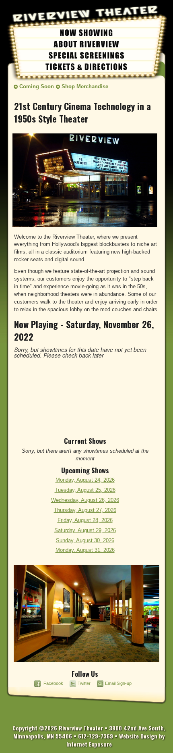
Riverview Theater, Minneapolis (70, 20)
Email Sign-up (118, 683)
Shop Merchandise (85, 86)
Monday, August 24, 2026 (85, 480)
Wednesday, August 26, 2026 (85, 500)
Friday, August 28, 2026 (85, 520)
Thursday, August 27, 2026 (85, 510)
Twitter (85, 683)
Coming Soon (36, 86)
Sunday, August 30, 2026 (85, 540)
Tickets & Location (86, 66)
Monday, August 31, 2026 (85, 550)
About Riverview (86, 44)
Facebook (53, 683)
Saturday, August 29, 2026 (85, 530)
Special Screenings (86, 55)
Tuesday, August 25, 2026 (85, 490)
